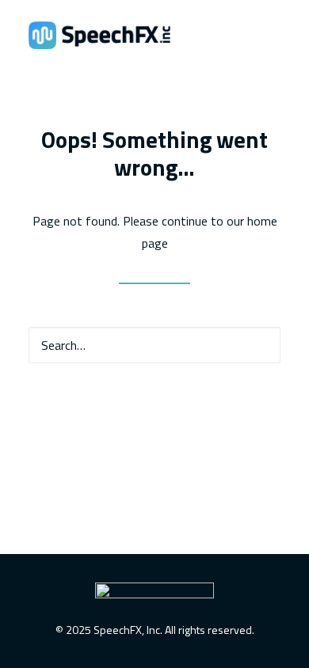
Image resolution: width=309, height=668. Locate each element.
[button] (258, 344)
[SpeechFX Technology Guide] (99, 35)
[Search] (154, 345)
